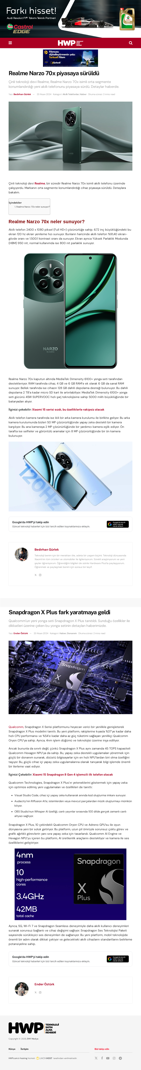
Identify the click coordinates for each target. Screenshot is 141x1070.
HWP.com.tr (14, 1058)
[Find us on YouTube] (107, 1058)
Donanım (72, 633)
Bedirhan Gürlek (22, 94)
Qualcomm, (16, 727)
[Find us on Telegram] (120, 1058)
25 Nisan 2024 (44, 94)
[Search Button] (130, 43)
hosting (23, 1058)
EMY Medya (32, 1038)
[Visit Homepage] (70, 43)
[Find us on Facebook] (102, 1058)
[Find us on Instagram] (114, 1058)
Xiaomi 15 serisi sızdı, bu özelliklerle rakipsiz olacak (68, 409)
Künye (12, 1049)
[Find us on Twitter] (96, 1058)
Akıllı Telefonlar (71, 94)
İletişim (25, 1049)
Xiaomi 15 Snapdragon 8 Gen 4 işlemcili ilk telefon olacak (73, 774)
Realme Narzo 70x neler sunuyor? (33, 206)
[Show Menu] (10, 43)
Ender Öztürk (21, 633)
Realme (40, 183)
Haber (83, 94)
